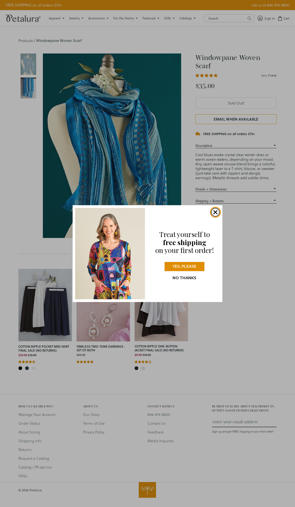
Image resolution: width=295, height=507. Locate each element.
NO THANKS (184, 278)
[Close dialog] (215, 212)
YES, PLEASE (184, 266)
